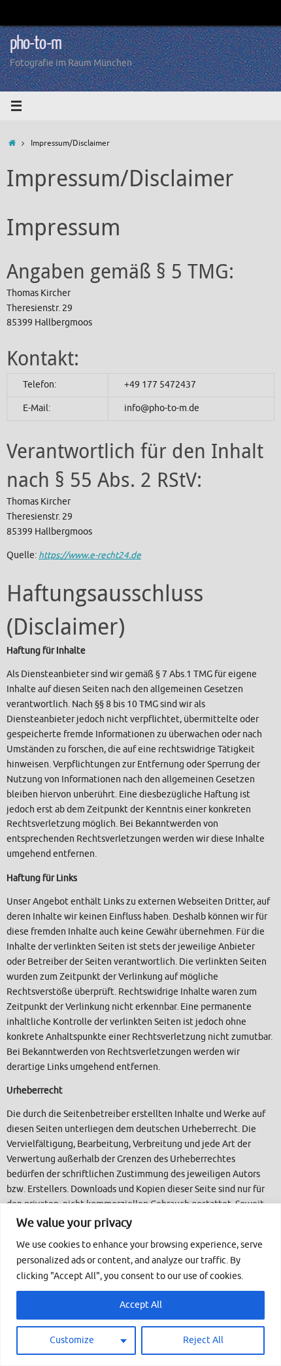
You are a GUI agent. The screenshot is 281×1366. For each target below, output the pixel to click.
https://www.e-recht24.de (90, 555)
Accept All (141, 1304)
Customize (72, 1340)
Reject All (203, 1340)
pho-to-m (35, 43)
